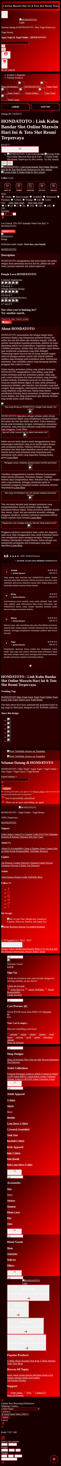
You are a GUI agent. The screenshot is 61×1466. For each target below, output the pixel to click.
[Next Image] (4, 163)
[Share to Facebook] (9, 724)
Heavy (18, 1456)
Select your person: (10, 1441)
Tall (18, 1450)
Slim (4, 1456)
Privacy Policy (39, 791)
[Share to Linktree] (9, 729)
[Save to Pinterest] (9, 733)
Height (4, 1447)
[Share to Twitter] (9, 720)
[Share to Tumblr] (9, 741)
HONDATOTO (8, 231)
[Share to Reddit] (9, 737)
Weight (4, 1453)
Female (12, 1444)
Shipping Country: (10, 1406)
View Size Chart (9, 1459)
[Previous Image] (10, 163)
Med (12, 1450)
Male (4, 1444)
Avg (11, 1456)
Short (4, 1450)
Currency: (6, 1411)
